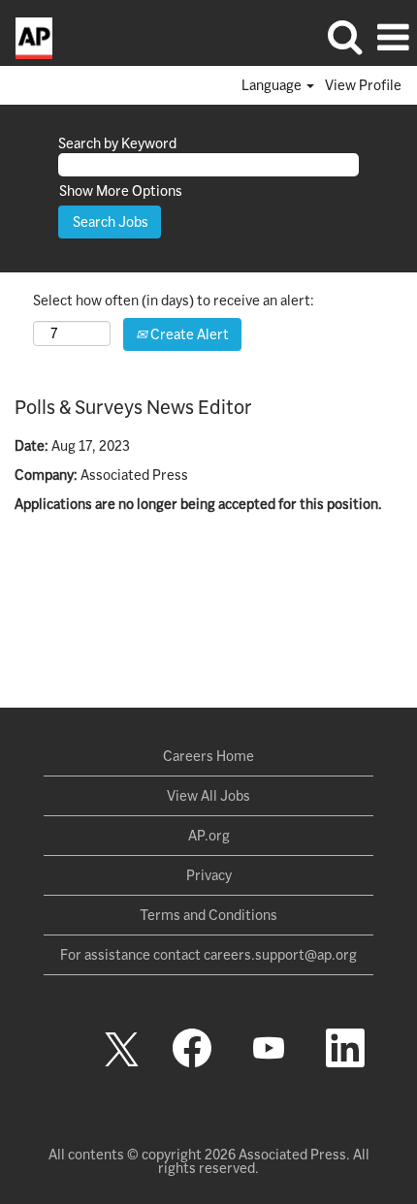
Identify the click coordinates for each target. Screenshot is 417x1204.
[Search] (344, 36)
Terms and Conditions (208, 915)
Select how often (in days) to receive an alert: (173, 300)
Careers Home (208, 756)
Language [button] (273, 85)
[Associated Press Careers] (26, 37)
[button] (393, 37)
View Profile (363, 85)
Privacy (209, 875)
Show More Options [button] (120, 191)
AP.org (209, 835)
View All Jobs (208, 796)
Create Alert (188, 334)
